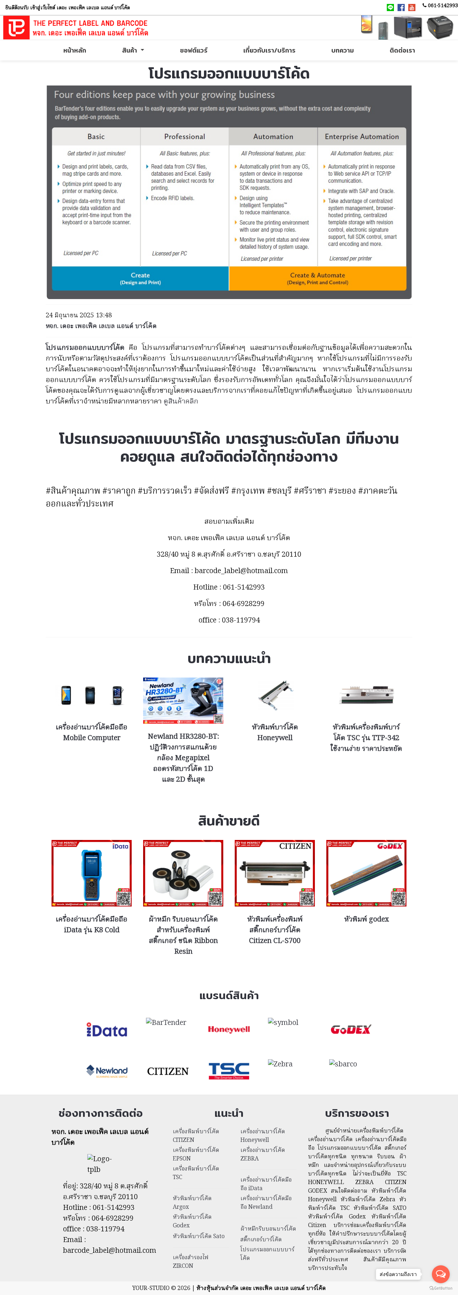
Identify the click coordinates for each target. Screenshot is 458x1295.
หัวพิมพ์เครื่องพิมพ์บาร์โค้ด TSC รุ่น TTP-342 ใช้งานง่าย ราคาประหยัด (366, 738)
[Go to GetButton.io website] (440, 1288)
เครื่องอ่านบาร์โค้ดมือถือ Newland (266, 1203)
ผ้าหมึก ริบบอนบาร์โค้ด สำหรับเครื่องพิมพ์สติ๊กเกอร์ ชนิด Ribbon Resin (183, 936)
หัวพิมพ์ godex (366, 919)
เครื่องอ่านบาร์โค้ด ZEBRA (262, 1155)
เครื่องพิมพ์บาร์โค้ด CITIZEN (196, 1136)
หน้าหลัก (74, 50)
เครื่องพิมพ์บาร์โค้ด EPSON (196, 1155)
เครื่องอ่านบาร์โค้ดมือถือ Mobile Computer (91, 733)
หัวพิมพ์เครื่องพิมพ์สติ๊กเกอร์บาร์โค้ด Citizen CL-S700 (275, 930)
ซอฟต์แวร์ (194, 50)
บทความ (342, 50)
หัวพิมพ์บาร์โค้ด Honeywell (275, 733)
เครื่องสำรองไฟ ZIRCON (191, 1262)
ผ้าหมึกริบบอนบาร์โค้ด (268, 1229)
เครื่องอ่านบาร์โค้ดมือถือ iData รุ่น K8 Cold (91, 925)
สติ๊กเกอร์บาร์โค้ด (261, 1240)
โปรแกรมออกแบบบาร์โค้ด (267, 1254)
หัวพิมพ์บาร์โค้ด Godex (192, 1222)
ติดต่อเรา (402, 50)
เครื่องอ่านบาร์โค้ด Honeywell (262, 1136)
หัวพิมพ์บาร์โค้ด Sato (199, 1236)
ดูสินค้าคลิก (181, 401)
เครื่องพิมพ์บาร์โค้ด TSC (196, 1173)
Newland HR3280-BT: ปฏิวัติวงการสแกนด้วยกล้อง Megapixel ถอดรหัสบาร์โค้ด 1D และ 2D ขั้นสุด (183, 758)
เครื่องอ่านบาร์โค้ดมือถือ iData (266, 1184)
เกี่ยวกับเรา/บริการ (269, 50)
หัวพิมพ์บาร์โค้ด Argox (192, 1203)
